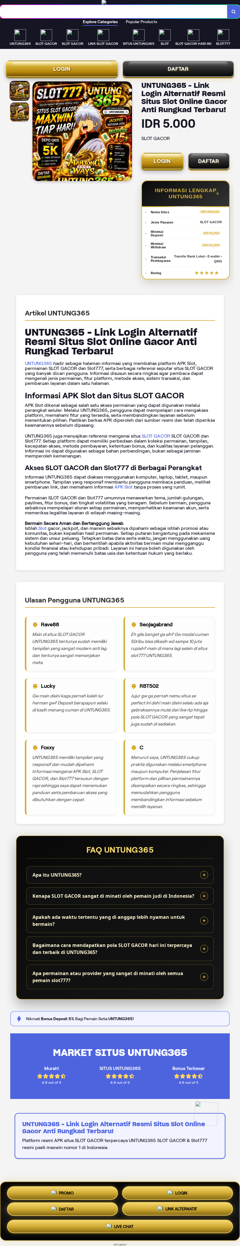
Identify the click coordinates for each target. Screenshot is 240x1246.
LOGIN (62, 69)
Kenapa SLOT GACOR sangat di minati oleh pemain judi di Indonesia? (113, 896)
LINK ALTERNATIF (181, 1211)
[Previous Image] (37, 132)
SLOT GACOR (156, 435)
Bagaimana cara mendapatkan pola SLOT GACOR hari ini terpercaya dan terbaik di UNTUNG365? (112, 948)
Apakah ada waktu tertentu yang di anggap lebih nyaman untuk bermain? (108, 920)
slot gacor (120, 1244)
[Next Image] (127, 132)
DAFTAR (178, 69)
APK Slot (123, 486)
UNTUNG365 (38, 363)
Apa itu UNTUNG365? (57, 875)
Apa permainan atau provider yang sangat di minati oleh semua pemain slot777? (107, 977)
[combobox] (113, 11)
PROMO (66, 1192)
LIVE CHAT (123, 1227)
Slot (42, 528)
